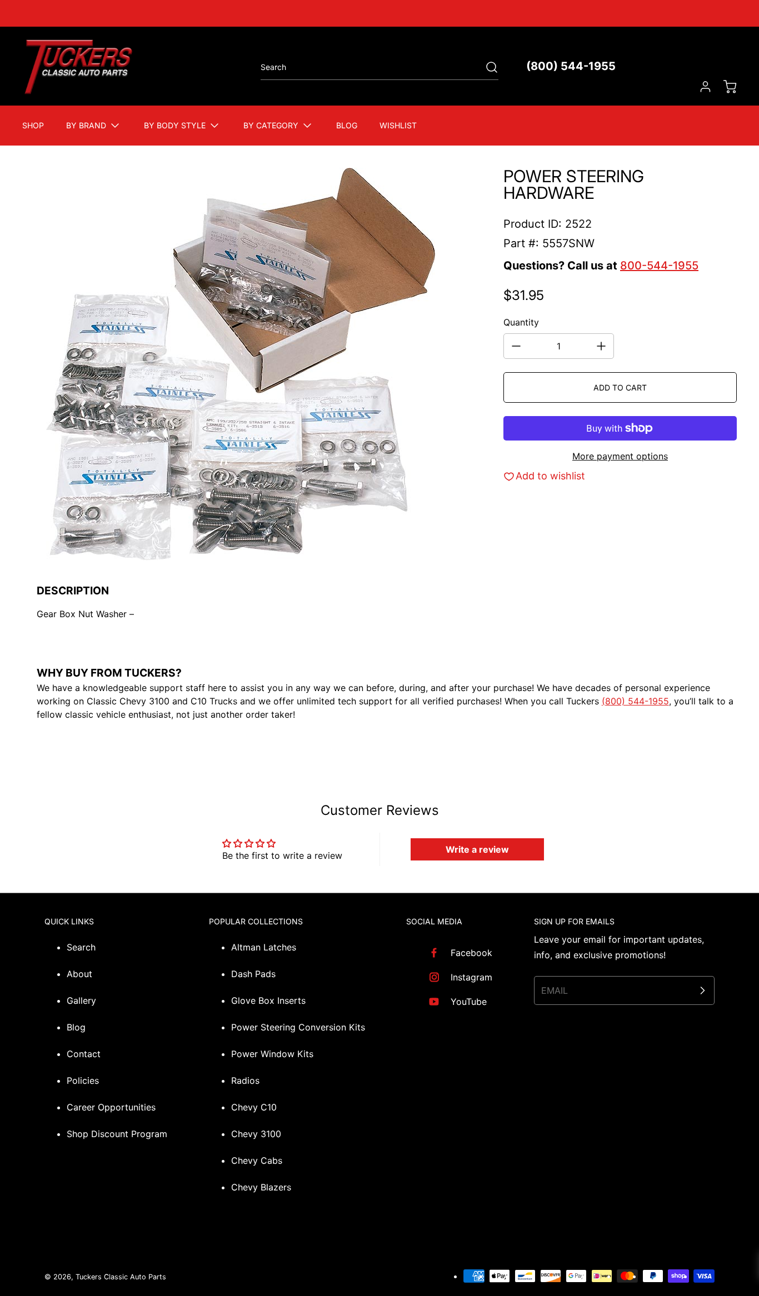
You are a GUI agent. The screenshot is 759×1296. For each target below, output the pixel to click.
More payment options (620, 456)
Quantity (521, 322)
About (79, 973)
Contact (84, 1053)
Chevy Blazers (261, 1187)
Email (554, 990)
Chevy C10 (254, 1107)
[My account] (700, 86)
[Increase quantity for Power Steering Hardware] (601, 346)
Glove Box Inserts (268, 1000)
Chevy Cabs (256, 1160)
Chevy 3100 (256, 1133)
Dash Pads (253, 973)
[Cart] (724, 86)
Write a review (477, 849)
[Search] (486, 67)
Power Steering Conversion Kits (298, 1027)
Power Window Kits (272, 1053)
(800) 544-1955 (571, 66)
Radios (245, 1080)
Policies (83, 1080)
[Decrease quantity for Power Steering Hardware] (516, 346)
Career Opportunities (111, 1107)
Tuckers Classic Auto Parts (121, 1277)
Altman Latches (263, 947)
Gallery (81, 1000)
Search (81, 947)
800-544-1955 (659, 265)
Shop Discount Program (117, 1133)
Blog (76, 1027)
